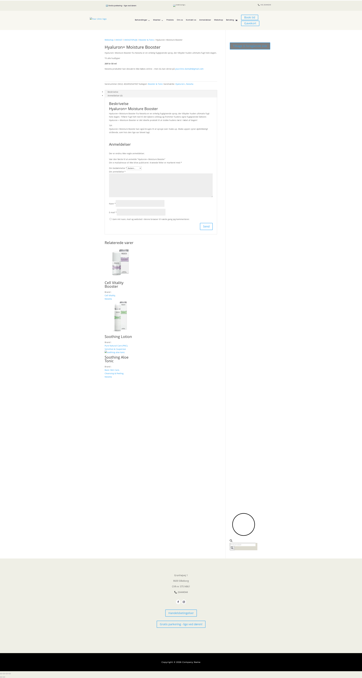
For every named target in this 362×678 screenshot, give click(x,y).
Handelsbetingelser (181, 613)
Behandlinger (141, 20)
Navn (112, 203)
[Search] (232, 548)
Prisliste (170, 20)
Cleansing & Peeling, (114, 373)
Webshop (218, 20)
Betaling (230, 20)
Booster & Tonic (146, 39)
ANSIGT (118, 39)
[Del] (7, 673)
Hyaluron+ (180, 84)
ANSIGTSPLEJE (130, 39)
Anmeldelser (205, 20)
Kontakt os (191, 20)
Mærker (156, 20)
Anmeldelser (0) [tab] (115, 95)
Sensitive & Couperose (115, 349)
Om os (180, 20)
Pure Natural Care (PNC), (116, 345)
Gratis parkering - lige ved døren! (181, 624)
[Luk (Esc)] (9, 673)
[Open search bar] (231, 541)
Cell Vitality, (110, 295)
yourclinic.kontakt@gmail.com (189, 68)
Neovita (189, 84)
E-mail (113, 212)
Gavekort (250, 23)
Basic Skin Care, (112, 370)
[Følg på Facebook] (178, 602)
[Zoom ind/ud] (1, 673)
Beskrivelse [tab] (113, 92)
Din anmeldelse (117, 171)
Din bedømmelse (118, 168)
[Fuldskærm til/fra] (4, 673)
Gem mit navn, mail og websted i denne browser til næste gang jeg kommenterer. (151, 219)
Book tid (249, 17)
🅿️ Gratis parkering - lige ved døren (121, 5)
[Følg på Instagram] (184, 602)
